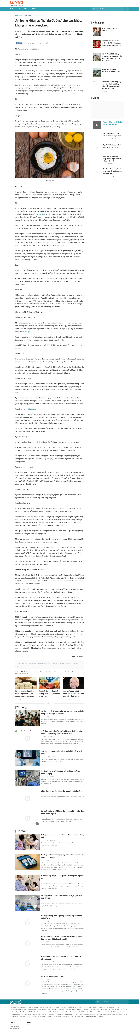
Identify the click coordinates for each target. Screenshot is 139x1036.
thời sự (117, 1007)
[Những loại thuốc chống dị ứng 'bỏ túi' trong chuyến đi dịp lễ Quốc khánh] (27, 862)
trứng (18, 663)
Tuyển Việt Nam (32, 1009)
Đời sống (18, 16)
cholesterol (41, 663)
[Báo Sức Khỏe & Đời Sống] (41, 699)
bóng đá (22, 1012)
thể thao (54, 1009)
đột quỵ (27, 332)
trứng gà (24, 663)
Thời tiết (79, 1009)
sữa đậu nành (32, 663)
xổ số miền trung (57, 1012)
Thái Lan (42, 1007)
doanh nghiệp (73, 1012)
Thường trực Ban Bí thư (44, 1009)
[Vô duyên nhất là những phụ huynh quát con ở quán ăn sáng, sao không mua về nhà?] (27, 718)
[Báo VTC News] (43, 716)
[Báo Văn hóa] (43, 860)
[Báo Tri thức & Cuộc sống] (43, 756)
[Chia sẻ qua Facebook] (16, 656)
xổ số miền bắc (78, 1014)
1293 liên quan (111, 176)
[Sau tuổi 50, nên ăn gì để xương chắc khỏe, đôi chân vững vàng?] (49, 683)
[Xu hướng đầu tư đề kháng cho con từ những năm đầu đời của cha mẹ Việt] (27, 818)
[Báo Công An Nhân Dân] (44, 881)
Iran (72, 1016)
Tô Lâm (57, 1007)
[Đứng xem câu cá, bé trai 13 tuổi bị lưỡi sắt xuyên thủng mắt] (27, 842)
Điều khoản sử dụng (14, 1026)
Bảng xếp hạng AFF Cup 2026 (18, 1009)
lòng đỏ (19, 666)
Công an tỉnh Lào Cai (25, 1016)
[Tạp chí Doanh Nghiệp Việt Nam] (19, 43)
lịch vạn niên (36, 1014)
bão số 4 (39, 1012)
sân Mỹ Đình (90, 1012)
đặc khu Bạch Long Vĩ (89, 1014)
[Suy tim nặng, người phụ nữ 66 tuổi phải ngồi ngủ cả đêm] (27, 758)
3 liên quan (113, 150)
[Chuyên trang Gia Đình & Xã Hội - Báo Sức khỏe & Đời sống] (43, 942)
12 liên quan (111, 127)
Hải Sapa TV (124, 1009)
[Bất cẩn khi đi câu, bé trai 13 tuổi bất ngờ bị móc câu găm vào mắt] (27, 963)
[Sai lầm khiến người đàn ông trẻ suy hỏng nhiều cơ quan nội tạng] (27, 778)
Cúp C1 (107, 1012)
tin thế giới (82, 1012)
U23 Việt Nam (51, 1014)
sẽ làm (62, 663)
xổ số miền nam (99, 1012)
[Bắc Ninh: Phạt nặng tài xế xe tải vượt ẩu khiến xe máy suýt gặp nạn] (97, 172)
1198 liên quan (51, 736)
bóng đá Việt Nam (33, 1007)
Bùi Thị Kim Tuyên (101, 1014)
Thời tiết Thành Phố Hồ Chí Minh (96, 1007)
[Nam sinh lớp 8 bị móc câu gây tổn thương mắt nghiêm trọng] (27, 883)
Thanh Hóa (49, 1016)
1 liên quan (51, 776)
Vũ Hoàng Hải (41, 1016)
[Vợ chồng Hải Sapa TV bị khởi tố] (97, 31)
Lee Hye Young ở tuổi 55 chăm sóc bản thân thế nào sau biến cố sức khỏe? (73, 693)
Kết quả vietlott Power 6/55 (114, 1014)
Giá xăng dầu (14, 1016)
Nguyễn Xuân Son (72, 1007)
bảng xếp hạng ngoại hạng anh (19, 1007)
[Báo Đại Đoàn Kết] (43, 979)
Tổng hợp (29, 1025)
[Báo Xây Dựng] (43, 921)
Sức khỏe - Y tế (30, 16)
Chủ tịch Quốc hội (70, 1009)
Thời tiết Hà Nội (31, 1012)
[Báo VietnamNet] (43, 776)
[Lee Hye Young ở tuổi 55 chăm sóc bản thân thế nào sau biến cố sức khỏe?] (73, 683)
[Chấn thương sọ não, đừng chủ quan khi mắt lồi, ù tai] (27, 798)
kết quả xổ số (110, 1007)
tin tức (93, 1009)
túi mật (49, 663)
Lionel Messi (86, 1009)
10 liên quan (111, 163)
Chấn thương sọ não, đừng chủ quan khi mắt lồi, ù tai (61, 791)
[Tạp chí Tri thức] (42, 816)
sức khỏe (41, 214)
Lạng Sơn (65, 1012)
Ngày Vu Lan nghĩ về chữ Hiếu (52, 977)
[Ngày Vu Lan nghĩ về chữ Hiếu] (27, 983)
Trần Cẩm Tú (28, 1014)
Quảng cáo (12, 1030)
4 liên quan (54, 921)
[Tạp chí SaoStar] (65, 699)
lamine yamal (68, 1014)
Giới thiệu (12, 1025)
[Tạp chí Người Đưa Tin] (16, 699)
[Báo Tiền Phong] (104, 63)
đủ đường (68, 663)
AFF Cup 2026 (115, 1009)
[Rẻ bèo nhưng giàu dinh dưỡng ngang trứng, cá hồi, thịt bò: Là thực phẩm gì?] (26, 683)
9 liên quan (40, 43)
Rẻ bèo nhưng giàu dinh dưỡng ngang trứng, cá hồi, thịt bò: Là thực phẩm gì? (25, 693)
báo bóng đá (60, 1014)
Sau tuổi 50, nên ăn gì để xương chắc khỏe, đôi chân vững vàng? (49, 693)
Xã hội (125, 1014)
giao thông (61, 1009)
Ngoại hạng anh (47, 1012)
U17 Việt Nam (50, 1007)
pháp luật (63, 1007)
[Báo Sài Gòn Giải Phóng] (105, 163)
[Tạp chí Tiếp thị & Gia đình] (42, 736)
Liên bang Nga (14, 1012)
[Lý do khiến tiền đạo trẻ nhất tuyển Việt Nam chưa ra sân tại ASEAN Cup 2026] (97, 44)
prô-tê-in (75, 663)
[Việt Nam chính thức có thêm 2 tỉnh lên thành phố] (97, 72)
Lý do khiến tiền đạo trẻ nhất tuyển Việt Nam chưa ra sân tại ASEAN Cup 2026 (111, 43)
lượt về (44, 1014)
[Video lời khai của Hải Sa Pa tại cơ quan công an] (97, 125)
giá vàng (66, 1016)
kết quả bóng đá (58, 1016)
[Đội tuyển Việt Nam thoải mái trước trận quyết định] (97, 136)
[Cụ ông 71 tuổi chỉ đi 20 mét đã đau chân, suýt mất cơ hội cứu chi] (27, 903)
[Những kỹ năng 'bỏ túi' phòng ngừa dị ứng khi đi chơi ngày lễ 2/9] (27, 923)
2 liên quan (53, 756)
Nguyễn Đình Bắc (15, 1014)
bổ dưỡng (55, 663)
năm (85, 1007)
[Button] (127, 9)
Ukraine (34, 1016)
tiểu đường (32, 409)
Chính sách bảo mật (14, 1028)
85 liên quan (113, 138)
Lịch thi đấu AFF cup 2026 (103, 1009)
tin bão (80, 1007)
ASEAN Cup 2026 (79, 1016)
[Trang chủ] (16, 3)
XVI (22, 1014)
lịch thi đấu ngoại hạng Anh (118, 1012)
